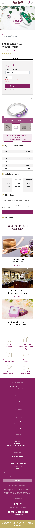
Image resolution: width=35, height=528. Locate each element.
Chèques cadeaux (17, 395)
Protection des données (17, 403)
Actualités (17, 397)
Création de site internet (23, 524)
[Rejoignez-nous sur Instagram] (21, 504)
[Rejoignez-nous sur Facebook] (14, 504)
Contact (17, 399)
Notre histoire (17, 414)
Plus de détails (17, 58)
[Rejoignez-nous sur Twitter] (17, 504)
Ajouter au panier (18, 86)
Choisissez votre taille (11, 69)
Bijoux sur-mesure (17, 430)
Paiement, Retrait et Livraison (17, 389)
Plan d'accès (17, 447)
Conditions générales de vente (17, 387)
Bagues (12, 35)
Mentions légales (17, 401)
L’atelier (17, 416)
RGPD (3, 524)
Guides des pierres (17, 420)
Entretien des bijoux (17, 426)
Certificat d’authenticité (17, 424)
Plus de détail (17, 212)
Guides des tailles (13, 90)
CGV (14, 524)
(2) (15, 54)
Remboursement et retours (17, 391)
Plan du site (17, 405)
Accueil (6, 35)
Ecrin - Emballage (17, 428)
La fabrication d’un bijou (17, 418)
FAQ (17, 393)
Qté (6, 77)
